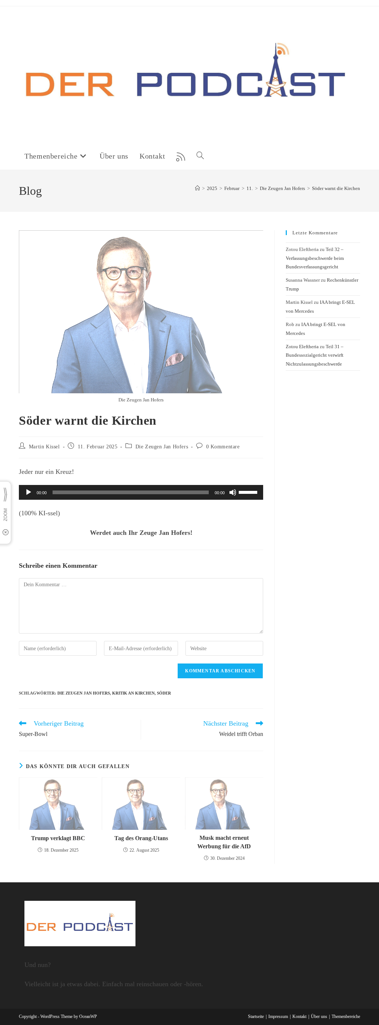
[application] (141, 492)
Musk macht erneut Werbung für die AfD (224, 842)
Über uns (319, 1016)
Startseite (256, 1016)
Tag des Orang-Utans (141, 838)
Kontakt (299, 1016)
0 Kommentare (223, 446)
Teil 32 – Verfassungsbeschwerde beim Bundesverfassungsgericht (315, 258)
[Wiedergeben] (28, 492)
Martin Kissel (44, 446)
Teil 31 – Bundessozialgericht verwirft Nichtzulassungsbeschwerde (314, 355)
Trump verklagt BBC (58, 838)
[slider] (249, 491)
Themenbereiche (346, 1016)
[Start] (197, 188)
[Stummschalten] (233, 492)
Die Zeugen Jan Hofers (161, 446)
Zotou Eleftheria (302, 346)
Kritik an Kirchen (133, 693)
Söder (164, 693)
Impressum (278, 1016)
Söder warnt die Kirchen (336, 188)
